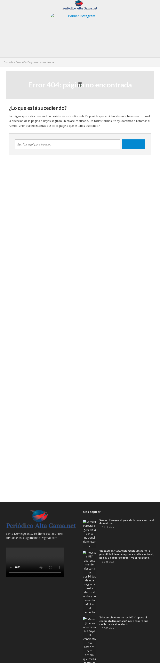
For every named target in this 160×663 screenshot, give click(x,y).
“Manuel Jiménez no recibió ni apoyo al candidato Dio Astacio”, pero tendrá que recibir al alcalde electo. (123, 621)
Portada (8, 62)
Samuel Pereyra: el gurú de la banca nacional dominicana (126, 522)
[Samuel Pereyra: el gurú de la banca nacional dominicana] (89, 533)
